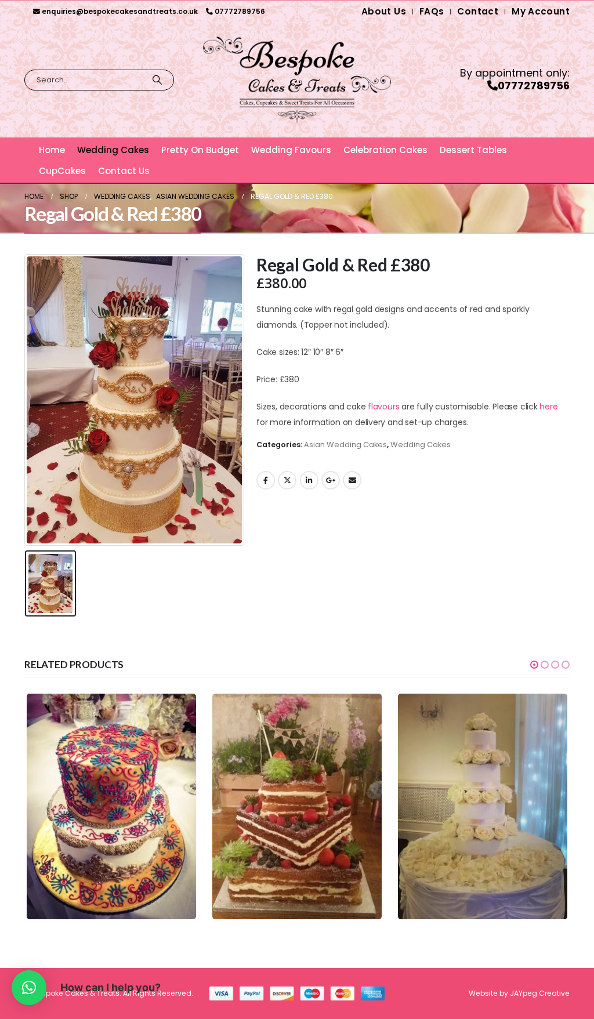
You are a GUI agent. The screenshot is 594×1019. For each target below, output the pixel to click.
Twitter (287, 480)
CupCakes (62, 171)
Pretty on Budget (200, 150)
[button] (534, 665)
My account (541, 11)
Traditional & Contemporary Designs (281, 845)
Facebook (265, 480)
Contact (477, 11)
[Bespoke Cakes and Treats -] (297, 80)
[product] (111, 806)
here (548, 406)
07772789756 (240, 11)
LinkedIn (309, 480)
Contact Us (124, 171)
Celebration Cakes (385, 150)
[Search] (157, 80)
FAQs (431, 11)
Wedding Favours (291, 150)
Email (352, 480)
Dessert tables (473, 150)
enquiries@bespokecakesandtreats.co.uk (120, 11)
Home (52, 150)
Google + (330, 480)
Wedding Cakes (113, 150)
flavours (383, 406)
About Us (383, 11)
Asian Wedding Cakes (345, 444)
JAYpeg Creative (540, 993)
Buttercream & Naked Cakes (131, 845)
